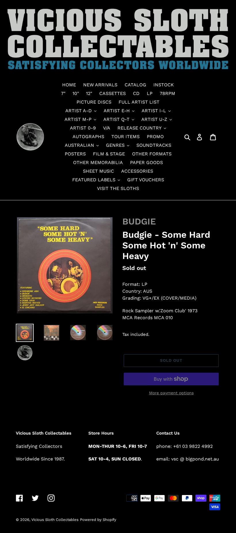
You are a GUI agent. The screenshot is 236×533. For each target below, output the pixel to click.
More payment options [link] (171, 393)
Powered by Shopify (98, 519)
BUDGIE (139, 221)
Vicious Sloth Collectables (55, 519)
